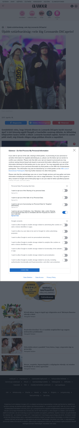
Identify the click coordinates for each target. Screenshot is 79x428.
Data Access (39, 277)
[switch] (65, 190)
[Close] (75, 151)
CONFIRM (24, 270)
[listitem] (39, 186)
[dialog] (39, 214)
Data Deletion (27, 277)
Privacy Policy (51, 277)
